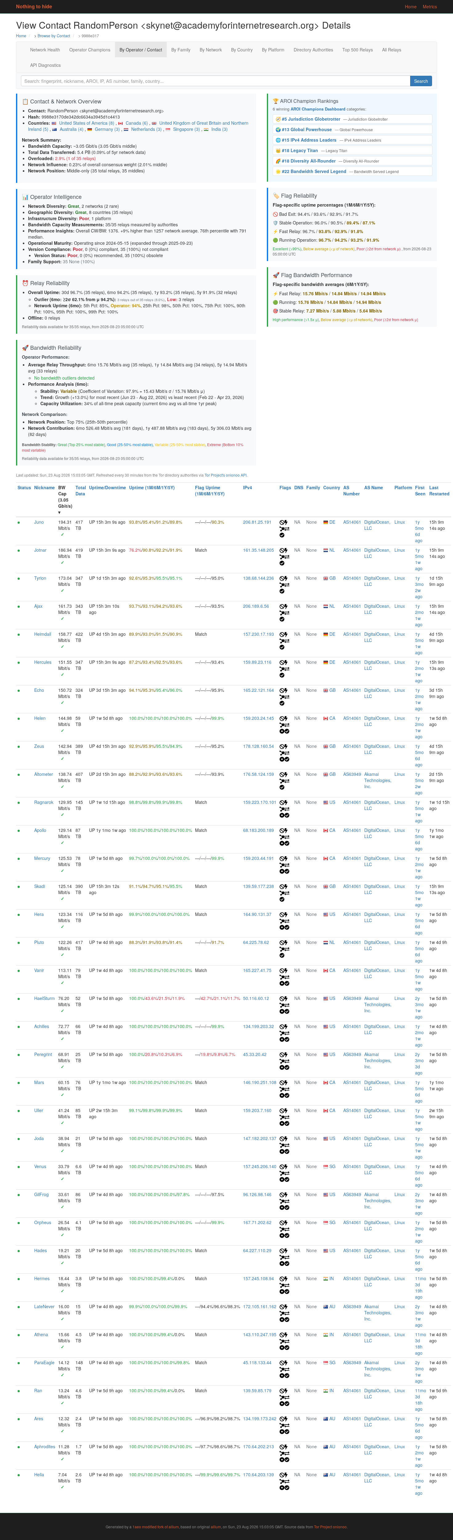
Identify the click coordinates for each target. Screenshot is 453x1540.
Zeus (39, 746)
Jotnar (40, 550)
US (331, 802)
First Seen (420, 490)
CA (331, 718)
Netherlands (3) (146, 129)
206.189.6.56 (256, 606)
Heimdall (42, 634)
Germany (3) (107, 129)
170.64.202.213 (258, 1446)
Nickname (44, 487)
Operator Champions (89, 49)
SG (332, 1166)
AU (331, 1306)
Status (24, 487)
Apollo (40, 830)
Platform (403, 487)
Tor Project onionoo (330, 1526)
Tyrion (40, 578)
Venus (40, 1166)
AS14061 (352, 522)
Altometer (43, 774)
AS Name (373, 487)
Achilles (41, 1026)
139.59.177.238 (258, 886)
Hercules (42, 662)
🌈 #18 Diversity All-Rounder (306, 161)
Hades (40, 1250)
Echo (39, 690)
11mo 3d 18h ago (420, 1343)
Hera (39, 914)
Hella (39, 1474)
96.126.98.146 (257, 1194)
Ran (38, 1390)
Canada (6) (136, 123)
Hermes (42, 1278)
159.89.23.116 (257, 662)
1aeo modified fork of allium (156, 1526)
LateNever (44, 1306)
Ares (38, 1418)
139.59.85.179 (257, 1390)
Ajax (38, 606)
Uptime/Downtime (107, 487)
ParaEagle (44, 1362)
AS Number (351, 490)
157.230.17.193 (258, 634)
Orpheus (42, 1222)
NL (331, 550)
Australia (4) (72, 129)
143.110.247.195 (259, 1334)
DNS (298, 487)
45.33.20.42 (255, 1054)
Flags (285, 487)
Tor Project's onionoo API (226, 475)
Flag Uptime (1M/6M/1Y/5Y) (210, 490)
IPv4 (247, 487)
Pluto (39, 942)
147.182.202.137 (259, 1138)
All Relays (391, 49)
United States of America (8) (87, 123)
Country (331, 487)
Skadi (39, 886)
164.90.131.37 (257, 914)
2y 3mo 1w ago (419, 1007)
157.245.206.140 (259, 1166)
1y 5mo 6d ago (419, 531)
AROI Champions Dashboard (318, 109)
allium (216, 1526)
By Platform (273, 49)
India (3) (219, 129)
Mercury (42, 858)
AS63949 (352, 774)
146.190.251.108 (259, 1082)
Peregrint (43, 1054)
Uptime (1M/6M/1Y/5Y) (152, 487)
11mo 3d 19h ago (420, 1287)
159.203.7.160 (257, 1110)
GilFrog (41, 1194)
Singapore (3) (186, 129)
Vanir (39, 970)
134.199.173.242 (259, 1418)
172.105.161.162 (259, 1306)
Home (411, 6)
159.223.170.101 (259, 802)
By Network (211, 49)
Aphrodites (44, 1446)
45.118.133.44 (257, 1362)
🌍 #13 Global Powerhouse (304, 129)
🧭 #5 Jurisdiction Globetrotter (308, 119)
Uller (38, 1110)
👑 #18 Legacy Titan (297, 150)
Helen (40, 718)
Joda (39, 1138)
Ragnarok (43, 802)
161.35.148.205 (258, 550)
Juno (39, 522)
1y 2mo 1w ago (419, 615)
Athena (41, 1334)
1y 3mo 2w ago (419, 587)
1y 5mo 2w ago (419, 783)
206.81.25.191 (257, 522)
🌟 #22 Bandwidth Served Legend (311, 171)
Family (313, 487)
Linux (399, 522)
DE (331, 522)
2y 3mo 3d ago (419, 1063)
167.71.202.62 (257, 1222)
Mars (39, 1082)
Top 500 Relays (357, 49)
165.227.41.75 (257, 970)
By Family (180, 49)
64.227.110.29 (257, 1250)
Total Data (81, 490)
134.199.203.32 (258, 1026)
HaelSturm (44, 998)
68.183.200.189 (258, 830)
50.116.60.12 (256, 998)
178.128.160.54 (258, 746)
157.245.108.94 (258, 1278)
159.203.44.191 (258, 858)
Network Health (45, 49)
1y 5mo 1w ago (419, 559)
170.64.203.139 (258, 1474)
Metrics (430, 6)
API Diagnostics (45, 65)
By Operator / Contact (141, 49)
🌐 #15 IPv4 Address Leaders (306, 140)
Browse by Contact (54, 35)
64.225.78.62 (256, 942)
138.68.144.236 (258, 578)
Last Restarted (439, 490)
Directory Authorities (313, 49)
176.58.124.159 (258, 774)
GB (332, 578)
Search (421, 81)
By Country (242, 49)
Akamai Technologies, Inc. (377, 780)
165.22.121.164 (258, 690)
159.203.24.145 (258, 718)
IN (331, 1278)
